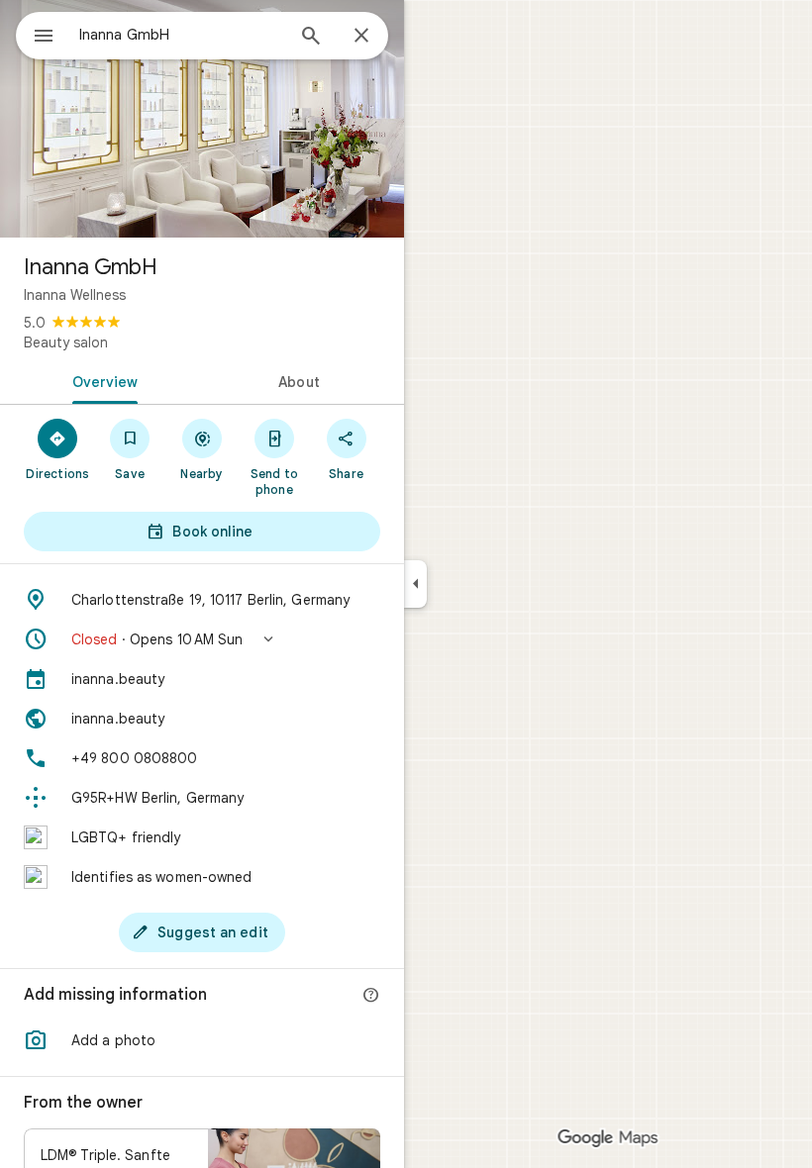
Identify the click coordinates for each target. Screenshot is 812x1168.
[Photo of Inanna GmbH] (202, 119)
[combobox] (181, 35)
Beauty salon (66, 342)
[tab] (101, 380)
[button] (202, 639)
